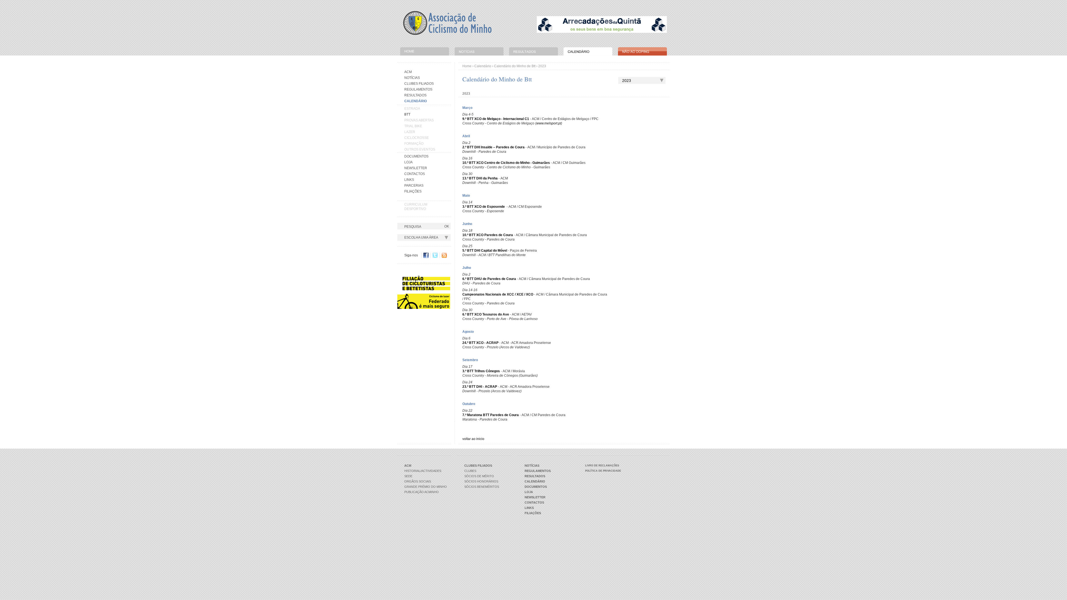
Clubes (470, 470)
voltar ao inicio (473, 439)
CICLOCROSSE (416, 138)
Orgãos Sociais (417, 481)
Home (467, 66)
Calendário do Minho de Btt (514, 66)
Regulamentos (418, 89)
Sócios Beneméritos (481, 486)
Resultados (415, 95)
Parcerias (413, 186)
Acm (408, 72)
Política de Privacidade (603, 470)
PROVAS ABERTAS (419, 120)
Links (409, 180)
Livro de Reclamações (602, 465)
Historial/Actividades (422, 470)
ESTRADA (412, 109)
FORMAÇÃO (413, 144)
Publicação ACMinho (421, 492)
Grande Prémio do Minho (425, 486)
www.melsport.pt (548, 123)
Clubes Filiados (419, 84)
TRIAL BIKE (413, 126)
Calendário (482, 66)
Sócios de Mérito (479, 476)
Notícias (412, 78)
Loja (408, 162)
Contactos (414, 174)
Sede (408, 476)
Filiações (413, 191)
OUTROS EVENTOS (419, 149)
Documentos (416, 156)
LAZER (409, 132)
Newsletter (415, 168)
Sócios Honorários (481, 481)
